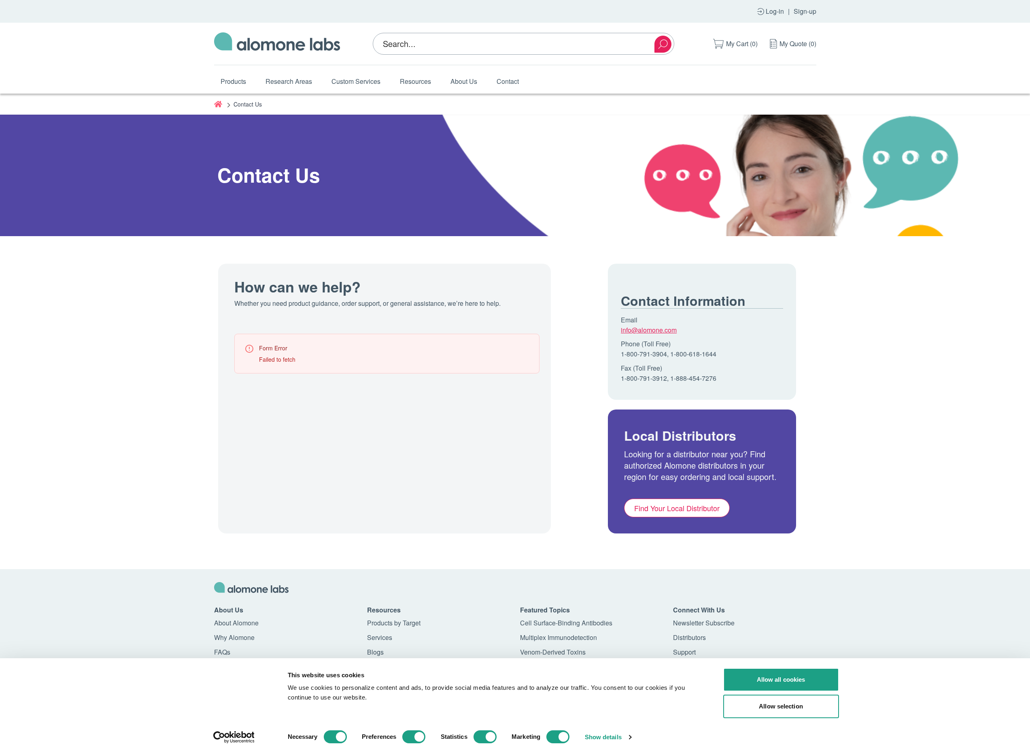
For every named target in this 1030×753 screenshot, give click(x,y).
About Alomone (236, 622)
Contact (508, 81)
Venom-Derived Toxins (553, 652)
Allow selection (781, 706)
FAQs (222, 652)
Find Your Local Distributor (677, 508)
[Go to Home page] (277, 43)
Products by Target (393, 622)
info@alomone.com (649, 330)
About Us (463, 81)
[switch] (413, 736)
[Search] (662, 44)
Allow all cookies (781, 679)
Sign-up (805, 11)
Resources (415, 81)
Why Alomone (234, 637)
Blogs (375, 652)
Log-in (775, 11)
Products (233, 81)
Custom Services (355, 81)
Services (379, 637)
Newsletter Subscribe (704, 622)
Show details (603, 737)
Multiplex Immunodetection (558, 637)
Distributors (689, 637)
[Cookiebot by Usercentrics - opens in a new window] (233, 737)
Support (684, 652)
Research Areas (288, 81)
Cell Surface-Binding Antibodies (566, 622)
